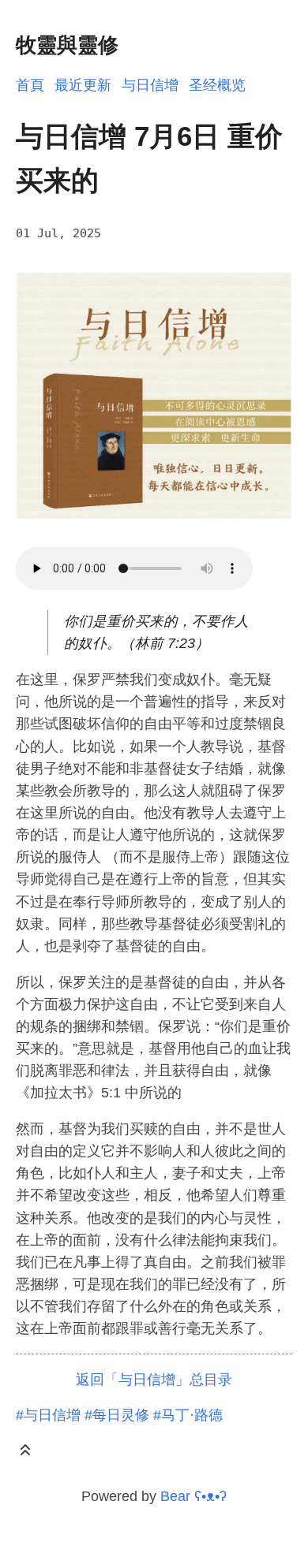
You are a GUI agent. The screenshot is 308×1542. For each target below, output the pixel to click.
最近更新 (82, 85)
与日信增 (150, 85)
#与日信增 (48, 1415)
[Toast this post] (25, 1453)
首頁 (30, 85)
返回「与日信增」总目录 (154, 1379)
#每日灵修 (117, 1415)
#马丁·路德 (188, 1415)
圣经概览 (217, 85)
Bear (193, 1496)
